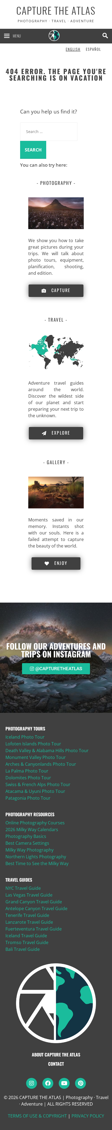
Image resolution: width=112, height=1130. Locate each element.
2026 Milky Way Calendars (31, 830)
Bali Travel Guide (22, 949)
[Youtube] (64, 1083)
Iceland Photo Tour (25, 737)
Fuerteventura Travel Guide (33, 929)
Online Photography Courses (35, 823)
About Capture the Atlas (56, 1054)
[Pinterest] (80, 1083)
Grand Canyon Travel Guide (33, 902)
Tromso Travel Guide (26, 942)
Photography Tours (25, 728)
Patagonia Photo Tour (28, 798)
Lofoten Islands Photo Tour (33, 744)
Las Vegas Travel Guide (28, 895)
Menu (17, 36)
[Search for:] (48, 131)
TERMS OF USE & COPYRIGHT (37, 1116)
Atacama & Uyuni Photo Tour (35, 791)
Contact (56, 1064)
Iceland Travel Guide (26, 936)
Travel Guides (18, 879)
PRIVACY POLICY (87, 1116)
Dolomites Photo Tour (28, 778)
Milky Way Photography (29, 850)
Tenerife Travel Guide (27, 915)
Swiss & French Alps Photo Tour (37, 784)
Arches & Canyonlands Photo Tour (40, 764)
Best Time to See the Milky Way (37, 863)
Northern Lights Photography (35, 857)
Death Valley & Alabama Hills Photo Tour (47, 751)
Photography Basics (25, 836)
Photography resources (29, 814)
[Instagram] (31, 1083)
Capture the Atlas (56, 10)
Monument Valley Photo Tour (35, 757)
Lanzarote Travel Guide (29, 922)
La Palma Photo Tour (26, 771)
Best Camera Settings (27, 843)
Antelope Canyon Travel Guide (36, 908)
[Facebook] (47, 1083)
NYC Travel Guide (23, 888)
